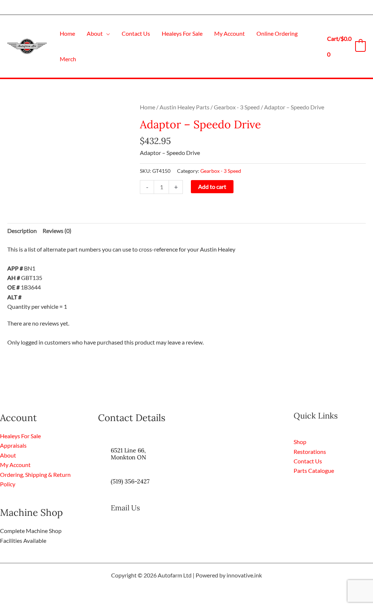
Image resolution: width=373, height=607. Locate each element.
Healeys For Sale (20, 435)
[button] (106, 33)
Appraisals (13, 445)
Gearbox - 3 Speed (237, 107)
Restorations (310, 451)
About (8, 455)
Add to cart (212, 186)
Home (147, 107)
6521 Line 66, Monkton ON (128, 454)
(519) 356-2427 (130, 481)
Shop (300, 441)
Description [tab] (22, 230)
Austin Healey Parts (184, 107)
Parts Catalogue (314, 470)
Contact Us (308, 461)
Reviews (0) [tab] (57, 230)
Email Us (125, 507)
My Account (15, 464)
